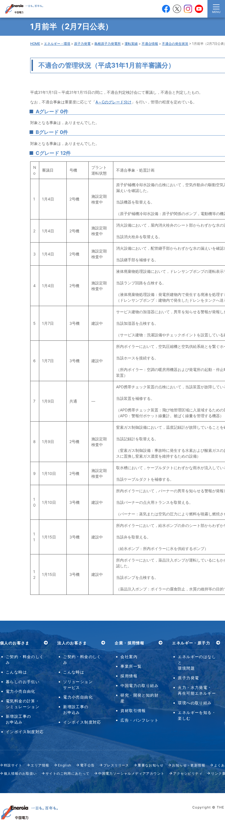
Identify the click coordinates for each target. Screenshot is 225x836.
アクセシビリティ (188, 773)
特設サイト (13, 765)
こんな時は (16, 672)
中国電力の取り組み (139, 685)
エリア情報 (40, 765)
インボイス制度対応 (25, 731)
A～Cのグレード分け (113, 102)
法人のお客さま (72, 642)
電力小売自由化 (20, 691)
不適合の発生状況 (175, 44)
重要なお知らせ (151, 765)
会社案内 (128, 656)
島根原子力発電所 (107, 44)
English (65, 765)
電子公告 (87, 765)
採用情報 (128, 675)
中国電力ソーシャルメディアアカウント (131, 773)
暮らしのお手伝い (23, 681)
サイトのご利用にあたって (68, 773)
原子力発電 (82, 44)
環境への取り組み (195, 702)
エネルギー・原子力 (191, 642)
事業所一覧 (131, 666)
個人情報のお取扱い (20, 773)
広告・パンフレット (139, 720)
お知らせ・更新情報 (188, 765)
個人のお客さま (15, 642)
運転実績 (131, 44)
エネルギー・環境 (57, 44)
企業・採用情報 (129, 642)
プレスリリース (116, 765)
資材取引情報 (133, 710)
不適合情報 (150, 44)
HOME (35, 44)
